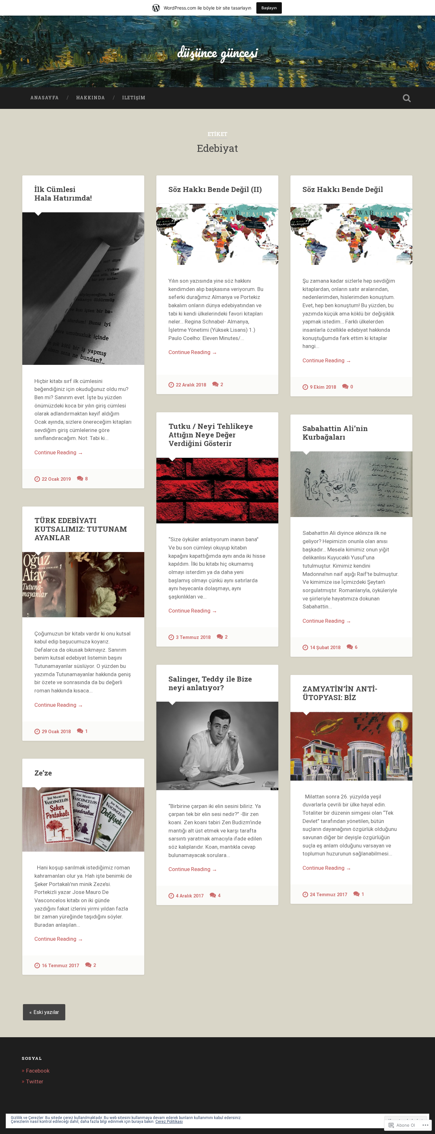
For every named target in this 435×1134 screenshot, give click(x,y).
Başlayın (269, 7)
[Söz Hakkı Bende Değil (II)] (217, 234)
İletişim (134, 98)
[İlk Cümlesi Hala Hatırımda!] (83, 288)
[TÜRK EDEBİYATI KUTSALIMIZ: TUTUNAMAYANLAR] (83, 584)
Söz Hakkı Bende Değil (343, 189)
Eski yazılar (46, 1012)
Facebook (37, 1070)
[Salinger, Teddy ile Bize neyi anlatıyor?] (217, 746)
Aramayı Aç (407, 98)
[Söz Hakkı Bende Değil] (351, 234)
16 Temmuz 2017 (60, 965)
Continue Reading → (58, 452)
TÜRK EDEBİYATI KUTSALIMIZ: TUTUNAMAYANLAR (80, 528)
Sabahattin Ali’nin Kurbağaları (335, 432)
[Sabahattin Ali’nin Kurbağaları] (351, 484)
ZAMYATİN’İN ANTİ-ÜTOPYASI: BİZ (340, 693)
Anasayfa (44, 98)
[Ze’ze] (83, 819)
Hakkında (90, 98)
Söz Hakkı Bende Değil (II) (215, 189)
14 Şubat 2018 (325, 647)
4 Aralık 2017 (189, 896)
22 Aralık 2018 (191, 385)
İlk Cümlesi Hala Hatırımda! (63, 193)
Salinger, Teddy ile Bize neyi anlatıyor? (210, 683)
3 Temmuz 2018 (193, 637)
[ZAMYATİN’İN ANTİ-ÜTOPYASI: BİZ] (351, 746)
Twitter (34, 1081)
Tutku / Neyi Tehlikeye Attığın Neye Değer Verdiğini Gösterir (210, 434)
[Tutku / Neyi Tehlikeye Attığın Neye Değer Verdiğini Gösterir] (217, 490)
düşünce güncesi (217, 51)
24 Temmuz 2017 (328, 894)
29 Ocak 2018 (56, 731)
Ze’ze (43, 772)
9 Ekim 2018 (323, 387)
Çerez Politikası (169, 1121)
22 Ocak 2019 (56, 479)
